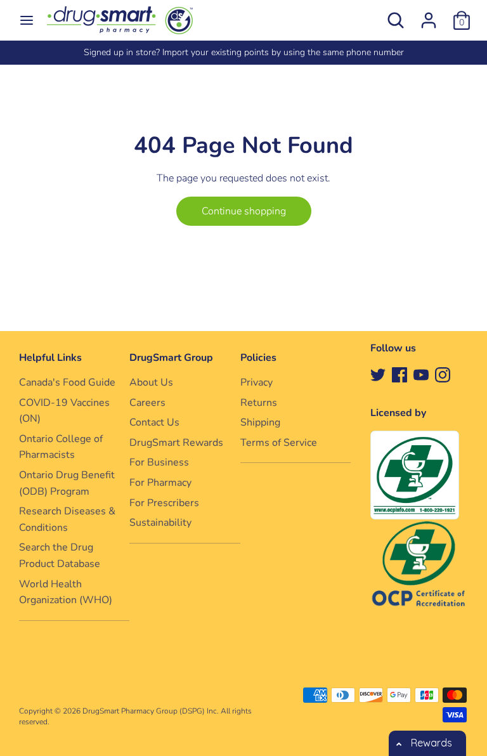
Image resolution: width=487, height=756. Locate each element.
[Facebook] (399, 374)
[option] (243, 53)
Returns (258, 403)
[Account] (428, 15)
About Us (151, 382)
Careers (147, 403)
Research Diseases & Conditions (67, 519)
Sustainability (160, 523)
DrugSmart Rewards (176, 443)
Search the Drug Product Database (59, 555)
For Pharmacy (160, 483)
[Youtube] (421, 374)
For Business (159, 462)
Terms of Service (278, 443)
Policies (258, 358)
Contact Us (154, 422)
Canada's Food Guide (67, 382)
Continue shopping (244, 211)
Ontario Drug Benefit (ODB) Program (67, 483)
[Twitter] (378, 374)
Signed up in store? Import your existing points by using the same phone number (244, 52)
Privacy (256, 382)
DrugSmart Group (171, 358)
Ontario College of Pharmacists (61, 447)
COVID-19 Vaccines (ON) (64, 411)
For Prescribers (164, 503)
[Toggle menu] (27, 20)
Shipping (260, 422)
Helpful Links (50, 358)
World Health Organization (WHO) (65, 592)
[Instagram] (442, 374)
